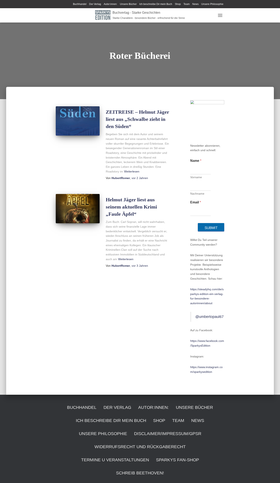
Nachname (197, 193)
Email (195, 202)
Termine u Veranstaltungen (115, 459)
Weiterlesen (131, 171)
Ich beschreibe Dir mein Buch (155, 4)
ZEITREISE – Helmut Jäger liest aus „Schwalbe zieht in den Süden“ (137, 119)
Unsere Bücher (128, 4)
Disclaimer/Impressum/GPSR (167, 433)
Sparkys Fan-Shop (177, 459)
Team (186, 4)
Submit (211, 228)
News (195, 4)
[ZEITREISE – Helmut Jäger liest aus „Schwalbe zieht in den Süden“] (78, 121)
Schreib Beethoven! (140, 473)
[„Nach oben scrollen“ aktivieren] (272, 475)
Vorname (196, 177)
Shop (178, 4)
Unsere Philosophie (212, 4)
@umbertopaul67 (209, 317)
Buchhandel (80, 4)
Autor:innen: (110, 4)
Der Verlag (95, 4)
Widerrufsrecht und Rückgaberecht (140, 446)
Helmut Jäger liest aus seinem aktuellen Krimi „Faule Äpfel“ (131, 207)
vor (140, 178)
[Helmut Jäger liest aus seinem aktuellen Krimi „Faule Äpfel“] (78, 208)
